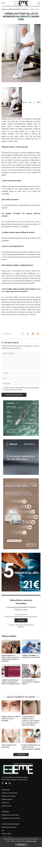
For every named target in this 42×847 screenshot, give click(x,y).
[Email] (38, 334)
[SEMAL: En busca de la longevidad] (11, 736)
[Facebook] (23, 334)
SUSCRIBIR (21, 620)
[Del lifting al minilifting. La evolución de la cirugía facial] (31, 647)
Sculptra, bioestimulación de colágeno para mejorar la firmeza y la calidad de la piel (10, 681)
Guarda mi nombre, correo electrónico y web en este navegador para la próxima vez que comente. (21, 388)
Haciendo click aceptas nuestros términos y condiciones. (22, 626)
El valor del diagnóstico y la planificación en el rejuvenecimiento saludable (31, 747)
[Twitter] (28, 334)
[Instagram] (10, 783)
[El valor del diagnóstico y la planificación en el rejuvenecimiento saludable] (31, 736)
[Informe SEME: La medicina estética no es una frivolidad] (11, 707)
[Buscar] (38, 3)
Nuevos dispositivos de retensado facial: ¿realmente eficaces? (30, 681)
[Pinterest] (33, 334)
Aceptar (21, 845)
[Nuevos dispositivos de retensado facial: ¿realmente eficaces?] (31, 671)
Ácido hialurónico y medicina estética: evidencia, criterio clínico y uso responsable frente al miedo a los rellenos (31, 721)
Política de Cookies (31, 841)
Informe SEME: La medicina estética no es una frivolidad (11, 719)
